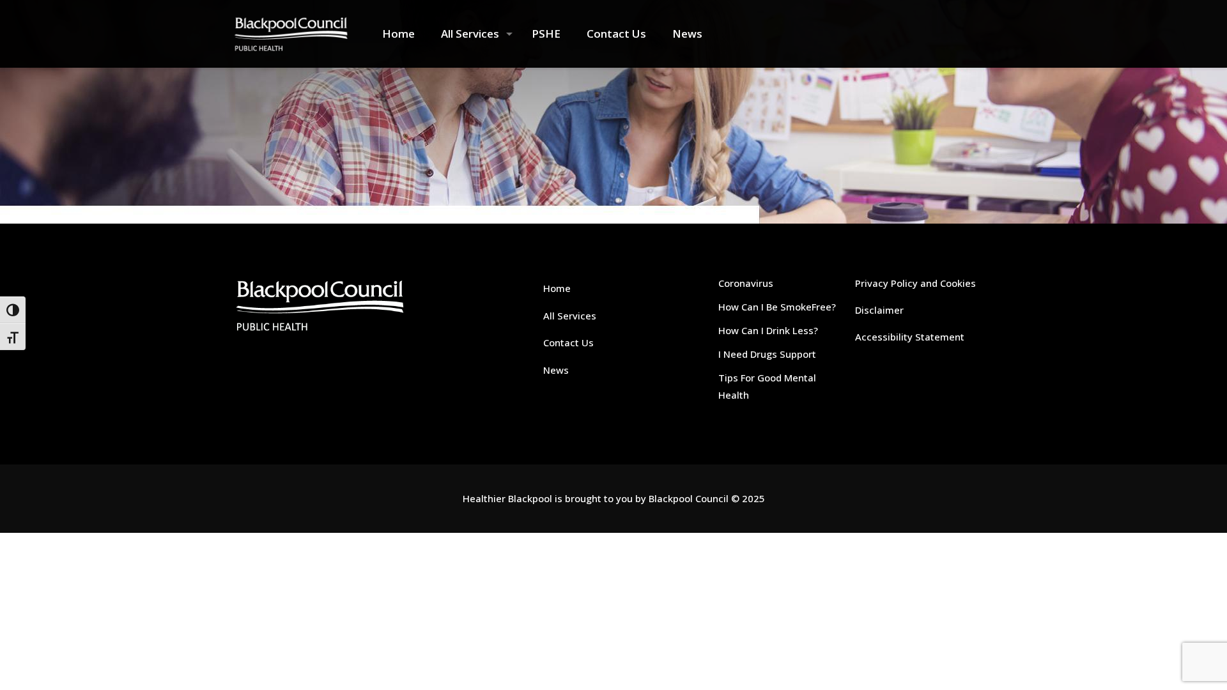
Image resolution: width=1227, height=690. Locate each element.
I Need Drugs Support (767, 354)
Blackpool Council (689, 498)
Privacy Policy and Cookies (915, 283)
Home (557, 288)
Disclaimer (879, 309)
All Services (569, 315)
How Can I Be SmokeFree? (777, 306)
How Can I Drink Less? (768, 330)
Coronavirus (745, 283)
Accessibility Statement (909, 336)
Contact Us (568, 342)
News (556, 370)
